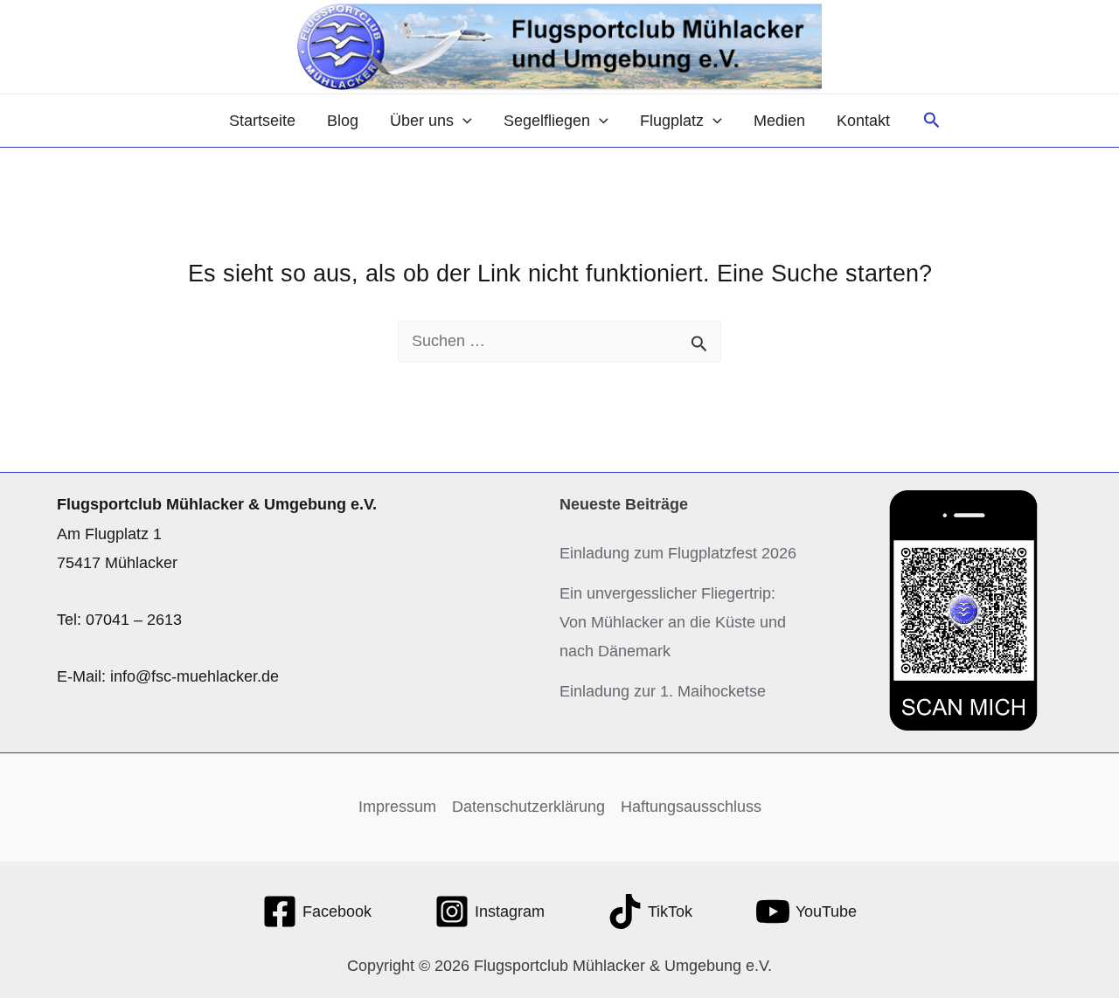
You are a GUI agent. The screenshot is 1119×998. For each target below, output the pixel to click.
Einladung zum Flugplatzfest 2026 (678, 553)
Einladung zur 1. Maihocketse (663, 691)
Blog (342, 120)
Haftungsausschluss (691, 806)
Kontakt (863, 120)
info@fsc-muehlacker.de (194, 676)
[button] (463, 120)
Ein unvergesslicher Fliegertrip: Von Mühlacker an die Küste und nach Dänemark (673, 623)
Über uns (422, 120)
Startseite (262, 120)
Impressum (397, 806)
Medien (779, 120)
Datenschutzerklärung (528, 806)
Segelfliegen (547, 120)
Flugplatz (672, 120)
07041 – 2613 (134, 619)
